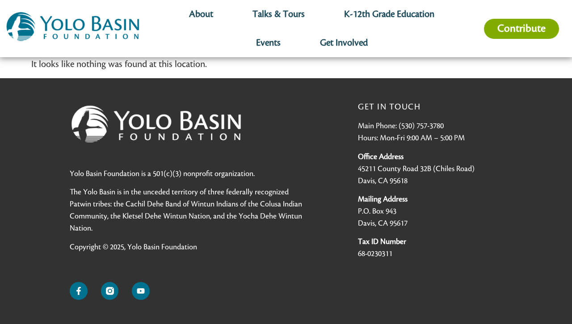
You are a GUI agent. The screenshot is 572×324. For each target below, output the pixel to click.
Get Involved (344, 43)
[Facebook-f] (79, 291)
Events (268, 43)
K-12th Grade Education (389, 14)
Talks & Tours (278, 14)
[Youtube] (141, 291)
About (201, 14)
